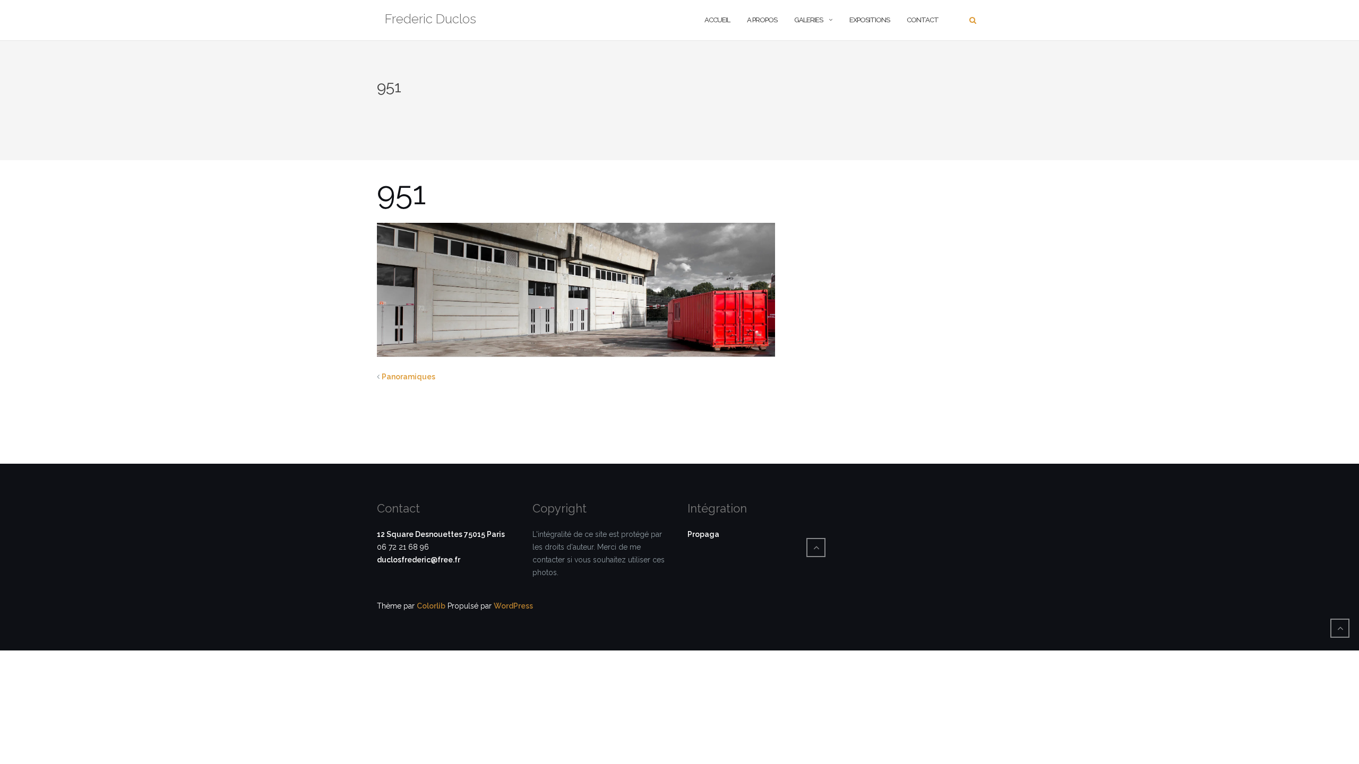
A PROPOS (762, 20)
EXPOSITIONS (869, 20)
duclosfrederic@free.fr (418, 559)
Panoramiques (408, 376)
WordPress (513, 606)
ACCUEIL (717, 20)
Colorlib (431, 606)
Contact (923, 20)
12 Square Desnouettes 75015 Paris (441, 534)
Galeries (808, 20)
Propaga (703, 534)
